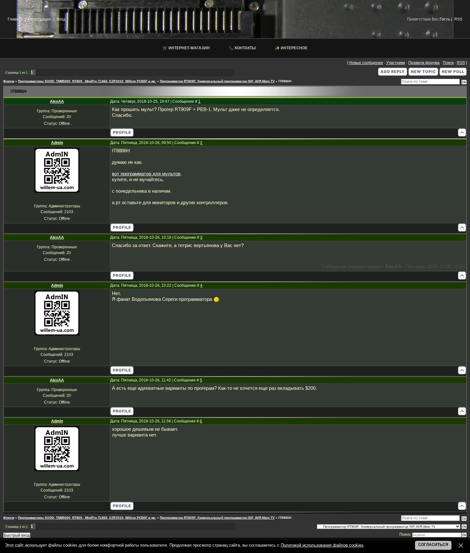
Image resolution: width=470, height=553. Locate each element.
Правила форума (424, 62)
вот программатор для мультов (146, 173)
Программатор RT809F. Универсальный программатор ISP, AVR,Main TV (217, 81)
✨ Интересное (291, 48)
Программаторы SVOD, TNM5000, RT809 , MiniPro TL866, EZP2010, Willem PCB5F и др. (87, 81)
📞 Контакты (242, 48)
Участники (395, 62)
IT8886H (284, 81)
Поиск (448, 62)
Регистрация (39, 19)
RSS (458, 19)
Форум (8, 81)
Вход (61, 19)
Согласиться (433, 544)
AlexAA (57, 101)
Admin (57, 142)
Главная (15, 19)
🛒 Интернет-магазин (186, 48)
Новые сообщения (366, 62)
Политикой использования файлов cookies (322, 545)
